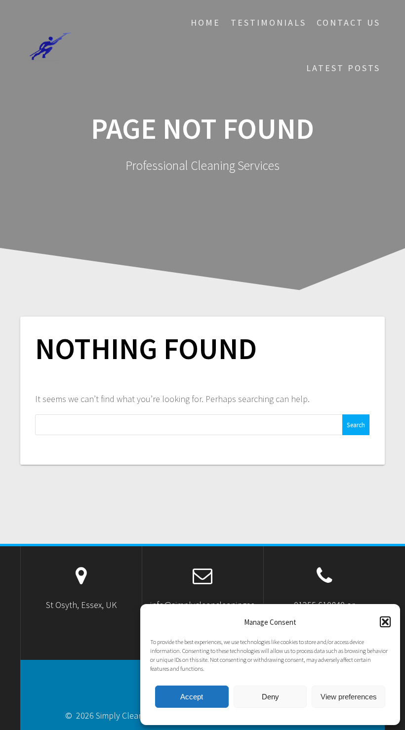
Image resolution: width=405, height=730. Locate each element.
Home (205, 22)
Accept (191, 696)
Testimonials (268, 22)
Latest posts (343, 68)
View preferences (349, 696)
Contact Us (348, 22)
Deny (270, 696)
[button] (385, 622)
